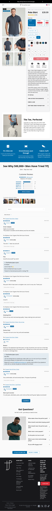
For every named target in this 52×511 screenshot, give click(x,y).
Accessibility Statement (30, 476)
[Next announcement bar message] (42, 1)
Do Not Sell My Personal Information (10, 507)
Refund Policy (31, 479)
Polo (38, 37)
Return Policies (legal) (10, 505)
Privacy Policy (42, 495)
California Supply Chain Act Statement (31, 464)
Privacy (11, 503)
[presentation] (13, 37)
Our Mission (19, 465)
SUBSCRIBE (45, 483)
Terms (7, 503)
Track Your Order (20, 463)
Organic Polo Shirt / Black (11, 218)
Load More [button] (26, 400)
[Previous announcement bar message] (9, 1)
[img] (6, 221)
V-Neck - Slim (32, 37)
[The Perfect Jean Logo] (25, 5)
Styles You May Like (19, 452)
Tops (32, 9)
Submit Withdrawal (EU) (31, 472)
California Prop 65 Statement (31, 469)
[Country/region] (47, 5)
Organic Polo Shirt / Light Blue (13, 384)
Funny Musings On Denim (19, 487)
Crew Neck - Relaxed (33, 34)
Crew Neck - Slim (32, 30)
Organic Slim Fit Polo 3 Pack (12, 369)
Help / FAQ (18, 468)
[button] (3, 5)
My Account (18, 490)
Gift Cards (18, 474)
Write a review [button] (26, 191)
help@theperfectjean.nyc (20, 362)
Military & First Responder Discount (19, 483)
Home (29, 9)
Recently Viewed (33, 452)
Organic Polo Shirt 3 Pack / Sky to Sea (14, 322)
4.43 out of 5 (29, 177)
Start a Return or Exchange (20, 471)
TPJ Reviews (19, 478)
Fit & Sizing (18, 476)
